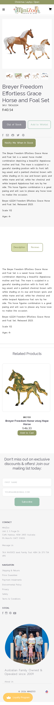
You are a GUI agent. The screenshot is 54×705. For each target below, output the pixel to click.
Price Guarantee (9, 575)
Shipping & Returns (11, 570)
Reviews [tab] (35, 247)
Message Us (7, 545)
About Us (8, 681)
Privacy (5, 589)
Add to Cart (27, 433)
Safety (5, 594)
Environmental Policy (12, 584)
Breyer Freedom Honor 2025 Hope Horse (27, 422)
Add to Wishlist (39, 124)
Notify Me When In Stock (19, 142)
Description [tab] (19, 247)
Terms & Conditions (11, 598)
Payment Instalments (12, 579)
